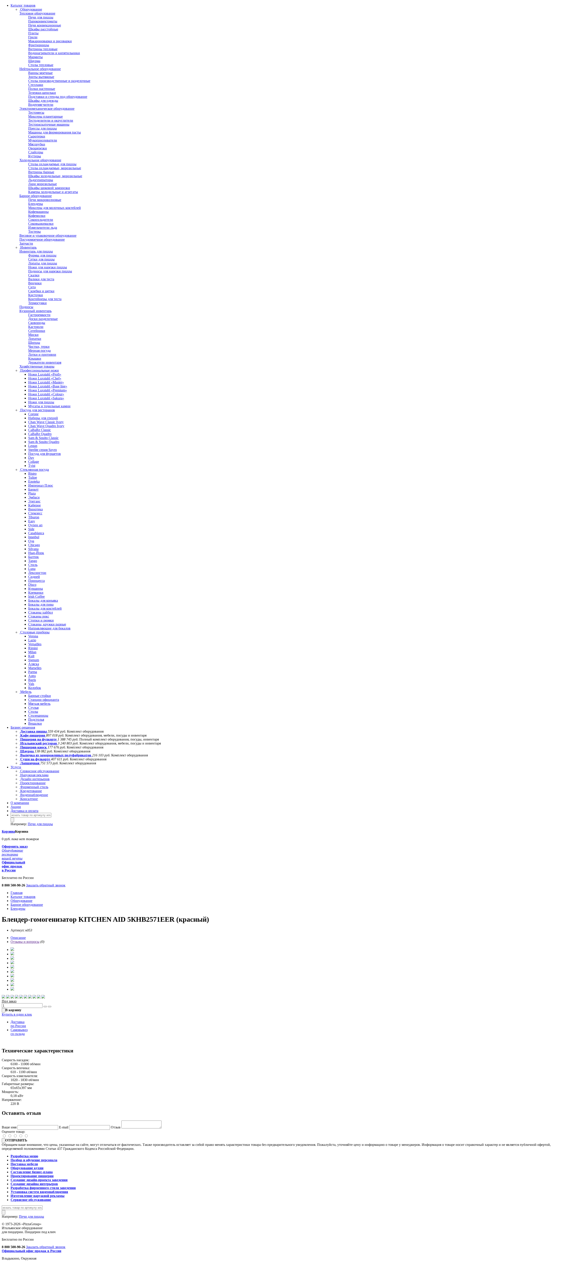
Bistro (32, 473)
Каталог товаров (23, 5)
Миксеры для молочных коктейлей (54, 208)
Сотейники (36, 331)
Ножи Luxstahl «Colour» (46, 394)
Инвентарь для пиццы (36, 251)
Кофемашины (38, 212)
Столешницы (38, 715)
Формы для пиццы (42, 255)
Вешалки (35, 723)
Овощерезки (37, 148)
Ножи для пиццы (41, 402)
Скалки (33, 275)
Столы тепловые (40, 65)
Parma (32, 672)
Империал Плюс (40, 485)
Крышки (34, 358)
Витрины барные (41, 172)
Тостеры (34, 231)
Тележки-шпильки (42, 93)
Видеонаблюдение (33, 795)
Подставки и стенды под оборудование (57, 97)
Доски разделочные (43, 319)
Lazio (32, 640)
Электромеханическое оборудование (46, 108)
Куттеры (34, 156)
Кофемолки (36, 216)
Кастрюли (35, 327)
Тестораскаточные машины (48, 124)
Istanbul (33, 537)
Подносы (26, 307)
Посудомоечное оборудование (42, 239)
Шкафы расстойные (43, 29)
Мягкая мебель (39, 704)
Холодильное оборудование (40, 160)
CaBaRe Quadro (40, 434)
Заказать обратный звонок (45, 885)
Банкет (33, 489)
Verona (33, 636)
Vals (31, 684)
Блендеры (35, 204)
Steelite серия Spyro (42, 450)
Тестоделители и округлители (50, 120)
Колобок (34, 688)
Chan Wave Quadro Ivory (46, 426)
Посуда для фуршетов (44, 454)
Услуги (16, 767)
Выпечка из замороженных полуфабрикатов (55, 755)
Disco (32, 584)
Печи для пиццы (40, 17)
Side (31, 529)
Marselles (34, 668)
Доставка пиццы (33, 731)
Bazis (32, 680)
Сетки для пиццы (41, 259)
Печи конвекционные (44, 25)
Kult (31, 656)
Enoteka (34, 481)
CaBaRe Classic (39, 430)
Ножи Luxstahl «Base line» (47, 386)
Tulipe (32, 477)
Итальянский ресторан (38, 743)
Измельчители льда (42, 227)
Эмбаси (34, 497)
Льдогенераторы (40, 180)
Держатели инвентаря (44, 362)
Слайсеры (35, 152)
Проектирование (32, 783)
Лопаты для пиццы (42, 263)
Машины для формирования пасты (54, 132)
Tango (32, 561)
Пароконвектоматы (42, 21)
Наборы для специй (43, 418)
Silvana (33, 549)
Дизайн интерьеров (34, 779)
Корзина (8, 831)
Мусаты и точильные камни (49, 406)
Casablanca (36, 533)
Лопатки (34, 339)
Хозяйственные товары (36, 366)
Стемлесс (35, 513)
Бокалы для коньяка (43, 600)
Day (31, 458)
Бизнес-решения (23, 727)
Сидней (34, 577)
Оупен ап (35, 525)
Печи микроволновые (44, 200)
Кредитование (30, 791)
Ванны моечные (40, 73)
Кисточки (35, 295)
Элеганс (34, 501)
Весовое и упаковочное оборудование (47, 235)
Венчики (35, 283)
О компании (20, 803)
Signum (33, 660)
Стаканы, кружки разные (47, 624)
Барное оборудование (35, 196)
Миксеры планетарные (45, 116)
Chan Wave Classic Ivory (46, 422)
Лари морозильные (42, 184)
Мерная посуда (39, 350)
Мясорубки (36, 144)
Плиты (33, 33)
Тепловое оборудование (37, 13)
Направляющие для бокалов (49, 628)
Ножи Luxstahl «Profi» (44, 374)
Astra (32, 676)
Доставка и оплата (24, 811)
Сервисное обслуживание (39, 771)
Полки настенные (41, 89)
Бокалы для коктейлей (45, 608)
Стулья (33, 707)
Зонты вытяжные (41, 77)
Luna (31, 569)
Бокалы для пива (41, 604)
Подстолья (36, 719)
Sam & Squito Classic (43, 438)
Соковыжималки (41, 223)
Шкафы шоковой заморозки (49, 188)
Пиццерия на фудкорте (38, 739)
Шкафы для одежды (43, 100)
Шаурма (34, 61)
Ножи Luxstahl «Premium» (47, 390)
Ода (31, 541)
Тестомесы (36, 112)
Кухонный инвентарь (35, 311)
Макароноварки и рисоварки (50, 41)
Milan (32, 652)
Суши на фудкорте (35, 759)
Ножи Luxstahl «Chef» (44, 378)
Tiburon (33, 517)
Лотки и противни (42, 354)
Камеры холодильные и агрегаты (53, 192)
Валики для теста (41, 279)
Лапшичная (29, 763)
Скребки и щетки (41, 291)
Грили (32, 37)
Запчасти (26, 243)
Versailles (34, 644)
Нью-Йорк (36, 553)
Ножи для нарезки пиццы (47, 267)
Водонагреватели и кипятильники (54, 53)
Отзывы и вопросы (25, 942)
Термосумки (37, 303)
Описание (18, 938)
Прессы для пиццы (42, 128)
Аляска (33, 664)
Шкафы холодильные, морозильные (55, 176)
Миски (33, 335)
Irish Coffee (36, 596)
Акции (16, 807)
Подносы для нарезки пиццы (50, 271)
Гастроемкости (39, 315)
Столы (33, 711)
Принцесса (36, 581)
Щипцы (34, 342)
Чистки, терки (39, 346)
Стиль (32, 565)
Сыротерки (36, 136)
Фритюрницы (38, 45)
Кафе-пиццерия (32, 735)
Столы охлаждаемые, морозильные (54, 168)
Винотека (35, 509)
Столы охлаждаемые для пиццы (52, 164)
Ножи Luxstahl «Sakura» (46, 398)
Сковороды (36, 323)
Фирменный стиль (33, 787)
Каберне (34, 505)
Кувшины (35, 588)
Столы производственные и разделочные (59, 81)
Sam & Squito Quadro (43, 442)
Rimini (33, 648)
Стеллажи (35, 85)
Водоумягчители (40, 104)
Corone (33, 414)
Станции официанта (43, 700)
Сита (32, 287)
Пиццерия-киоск (33, 747)
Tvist (31, 465)
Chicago (34, 545)
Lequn (32, 446)
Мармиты (35, 57)
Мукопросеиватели (42, 140)
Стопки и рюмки (41, 620)
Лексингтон (37, 573)
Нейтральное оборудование (40, 69)
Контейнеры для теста (44, 299)
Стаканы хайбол (40, 612)
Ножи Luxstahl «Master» (46, 382)
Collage (33, 462)
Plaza (32, 493)
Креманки (35, 592)
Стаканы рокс (38, 616)
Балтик (33, 557)
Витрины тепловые (43, 49)
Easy (31, 521)
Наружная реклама (33, 775)
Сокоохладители (40, 220)
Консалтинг (28, 799)
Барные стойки (39, 696)
